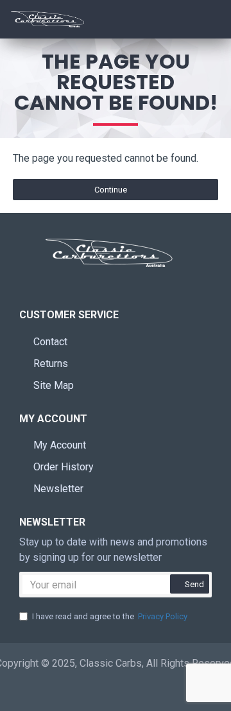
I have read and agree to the (109, 616)
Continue (110, 189)
